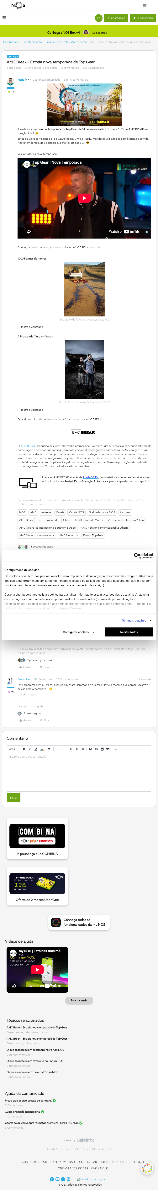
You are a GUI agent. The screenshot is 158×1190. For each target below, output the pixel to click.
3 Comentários (14, 1128)
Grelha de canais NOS (102, 512)
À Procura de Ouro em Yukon (126, 520)
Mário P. (22, 79)
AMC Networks (68, 535)
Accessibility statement (97, 1149)
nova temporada (48, 520)
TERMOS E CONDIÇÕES (73, 1168)
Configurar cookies (76, 632)
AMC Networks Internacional (36, 535)
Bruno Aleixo (25, 679)
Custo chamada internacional (22, 1112)
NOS (22, 512)
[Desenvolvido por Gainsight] (79, 1141)
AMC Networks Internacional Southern (104, 528)
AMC (33, 512)
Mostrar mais (79, 1000)
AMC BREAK (28, 446)
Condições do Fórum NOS (63, 1149)
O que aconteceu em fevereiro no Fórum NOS (35, 1061)
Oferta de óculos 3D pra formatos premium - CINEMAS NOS (42, 1123)
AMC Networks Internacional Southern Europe (47, 528)
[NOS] (18, 5)
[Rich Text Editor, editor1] (79, 772)
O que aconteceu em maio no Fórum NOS (32, 1072)
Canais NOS (76, 512)
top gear (125, 512)
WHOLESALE (99, 1168)
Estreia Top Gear (93, 535)
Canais (60, 512)
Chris (66, 520)
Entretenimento (32, 42)
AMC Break (26, 520)
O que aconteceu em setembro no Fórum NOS (35, 1050)
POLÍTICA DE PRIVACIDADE (59, 1162)
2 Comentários (14, 1105)
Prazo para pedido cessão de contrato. (28, 1100)
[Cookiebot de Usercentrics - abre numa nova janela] (137, 556)
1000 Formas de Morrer (89, 520)
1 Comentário (13, 1116)
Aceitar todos (129, 632)
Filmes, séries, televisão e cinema (66, 42)
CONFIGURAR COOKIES (94, 1162)
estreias (46, 512)
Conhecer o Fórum (18, 1054)
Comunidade (11, 42)
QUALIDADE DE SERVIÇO (128, 1162)
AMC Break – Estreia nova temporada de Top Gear (37, 1027)
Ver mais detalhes (134, 620)
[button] (4, 19)
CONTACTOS (30, 1162)
